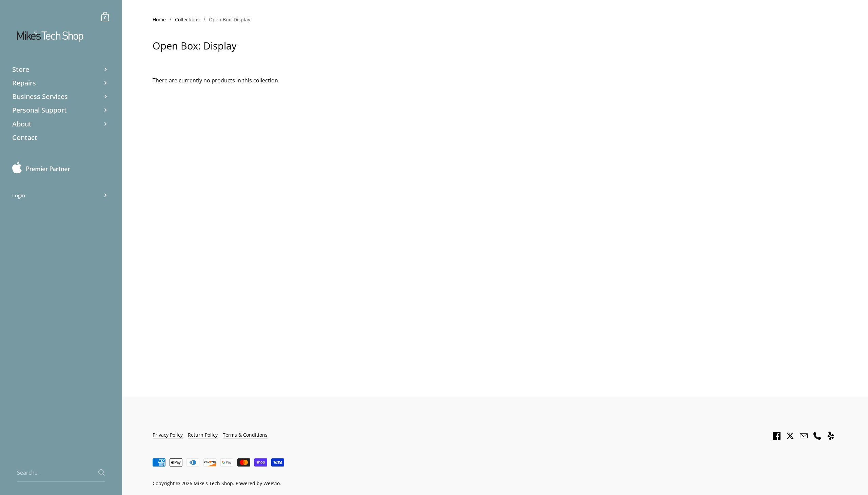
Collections (187, 19)
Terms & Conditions (245, 435)
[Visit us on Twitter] (790, 435)
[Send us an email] (803, 435)
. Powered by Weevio (256, 483)
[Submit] (101, 472)
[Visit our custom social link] (830, 435)
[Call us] (817, 435)
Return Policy (203, 435)
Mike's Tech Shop (213, 483)
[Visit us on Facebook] (776, 435)
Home (159, 19)
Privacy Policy (168, 435)
